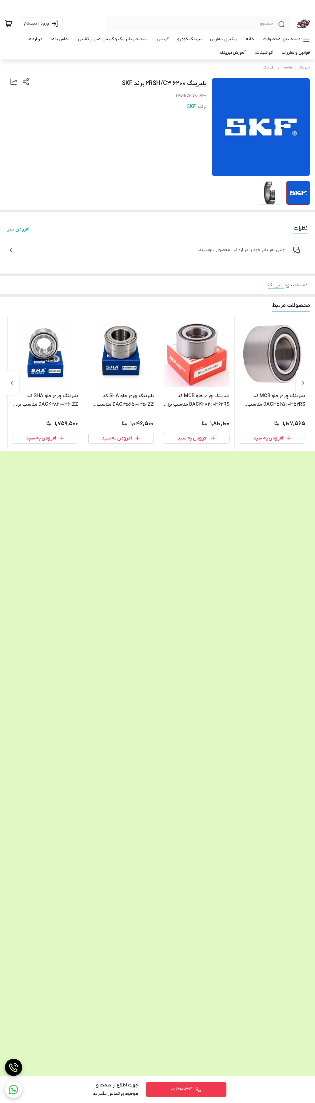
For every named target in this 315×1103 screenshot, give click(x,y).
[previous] (303, 382)
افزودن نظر (18, 229)
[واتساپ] (13, 1089)
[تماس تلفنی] (13, 1067)
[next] (12, 382)
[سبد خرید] (8, 23)
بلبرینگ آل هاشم (296, 67)
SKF (191, 107)
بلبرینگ (268, 67)
